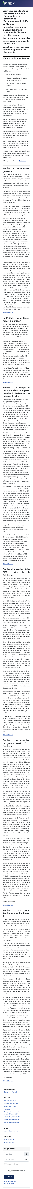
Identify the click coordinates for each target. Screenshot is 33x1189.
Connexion (9, 1176)
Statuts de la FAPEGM (11, 1103)
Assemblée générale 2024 (12, 1119)
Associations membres (11, 1131)
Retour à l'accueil (8, 312)
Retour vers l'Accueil (10, 1092)
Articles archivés (9, 1142)
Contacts (7, 1109)
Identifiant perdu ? (9, 1183)
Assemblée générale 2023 (12, 1117)
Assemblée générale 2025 (12, 1122)
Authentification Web (18, 1171)
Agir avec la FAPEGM (10, 1106)
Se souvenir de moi (12, 1164)
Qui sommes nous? (10, 1100)
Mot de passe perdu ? (11, 1181)
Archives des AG (9, 1139)
